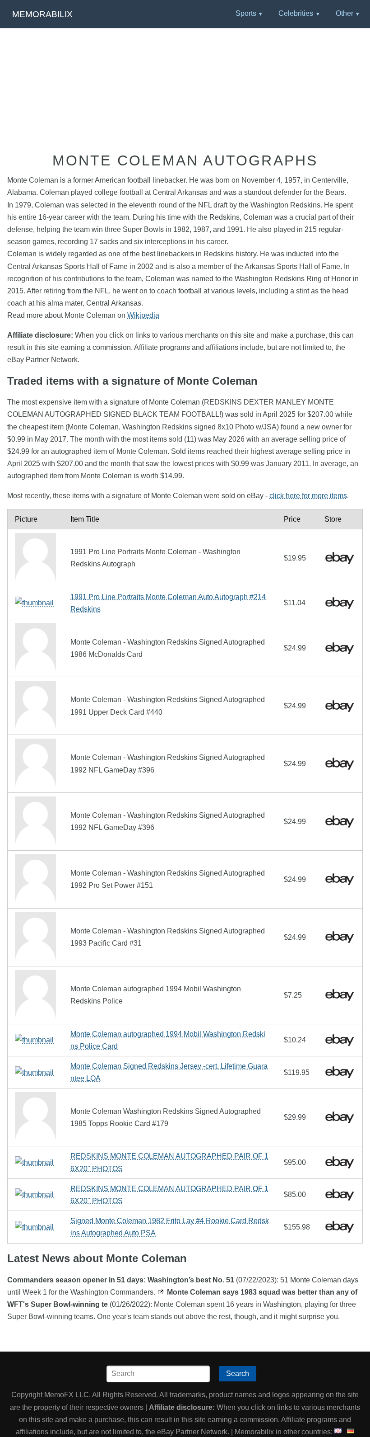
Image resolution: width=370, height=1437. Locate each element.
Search (237, 1373)
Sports (246, 13)
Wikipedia (143, 315)
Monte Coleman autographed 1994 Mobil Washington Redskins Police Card (167, 1040)
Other (344, 13)
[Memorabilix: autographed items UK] (338, 1432)
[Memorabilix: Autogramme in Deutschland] (350, 1432)
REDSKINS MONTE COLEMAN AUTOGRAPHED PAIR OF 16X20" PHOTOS (169, 1162)
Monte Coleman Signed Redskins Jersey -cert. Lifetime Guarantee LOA (169, 1072)
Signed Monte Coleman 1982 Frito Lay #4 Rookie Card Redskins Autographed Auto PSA (169, 1227)
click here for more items (308, 495)
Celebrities (295, 13)
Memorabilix (42, 14)
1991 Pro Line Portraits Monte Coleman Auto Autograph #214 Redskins (168, 603)
